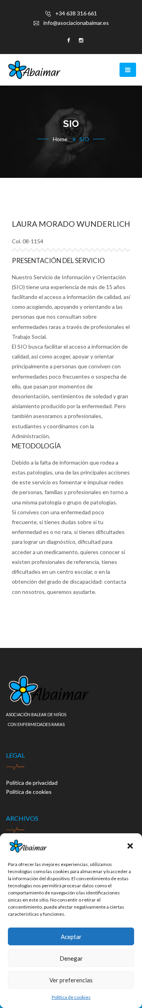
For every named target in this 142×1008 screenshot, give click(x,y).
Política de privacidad (32, 782)
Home (60, 139)
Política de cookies (71, 997)
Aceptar (71, 936)
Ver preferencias (71, 980)
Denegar (71, 958)
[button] (130, 846)
